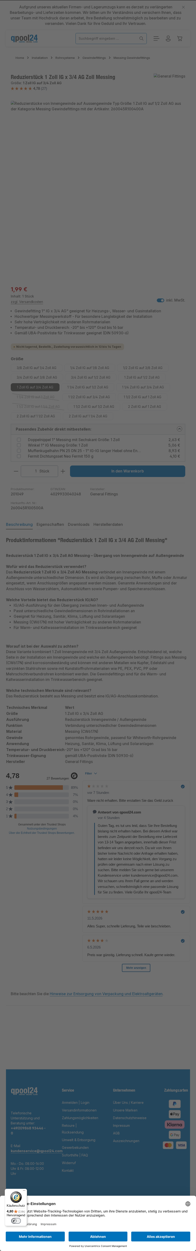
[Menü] (24, 1192)
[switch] (16, 1221)
